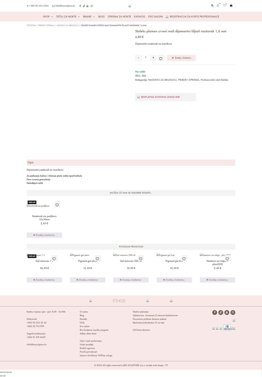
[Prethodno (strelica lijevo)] (1, 375)
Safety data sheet (88, 334)
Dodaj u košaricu (183, 58)
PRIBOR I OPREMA (46, 25)
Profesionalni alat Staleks (214, 80)
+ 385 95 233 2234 (39, 6)
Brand (87, 16)
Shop (46, 16)
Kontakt (83, 319)
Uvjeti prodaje (86, 344)
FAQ (82, 323)
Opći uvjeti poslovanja (91, 341)
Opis (30, 162)
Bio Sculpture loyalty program (94, 330)
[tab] (131, 162)
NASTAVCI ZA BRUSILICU (68, 25)
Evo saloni (85, 326)
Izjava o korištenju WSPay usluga (96, 355)
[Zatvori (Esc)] (10, 372)
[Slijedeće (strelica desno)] (4, 375)
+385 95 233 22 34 (36, 323)
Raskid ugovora (87, 348)
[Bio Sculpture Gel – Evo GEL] (130, 6)
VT (166, 365)
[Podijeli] (7, 372)
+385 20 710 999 (35, 326)
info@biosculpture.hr (65, 6)
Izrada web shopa (154, 365)
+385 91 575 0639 (36, 337)
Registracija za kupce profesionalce (194, 16)
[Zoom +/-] (1, 372)
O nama (84, 312)
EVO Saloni (155, 16)
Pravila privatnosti (88, 352)
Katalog (139, 16)
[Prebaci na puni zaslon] (4, 372)
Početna (31, 25)
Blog (101, 16)
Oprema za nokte (119, 16)
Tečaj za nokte (66, 16)
